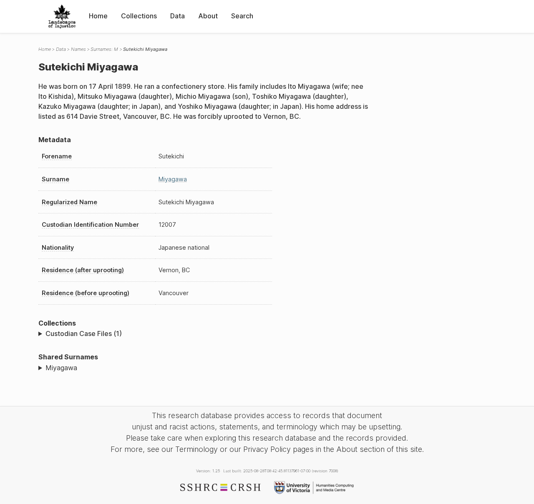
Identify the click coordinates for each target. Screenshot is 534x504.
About (208, 16)
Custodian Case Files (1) (83, 333)
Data (177, 16)
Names (78, 49)
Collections (139, 16)
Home (98, 16)
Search (242, 16)
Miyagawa (173, 179)
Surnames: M (104, 49)
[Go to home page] (62, 16)
